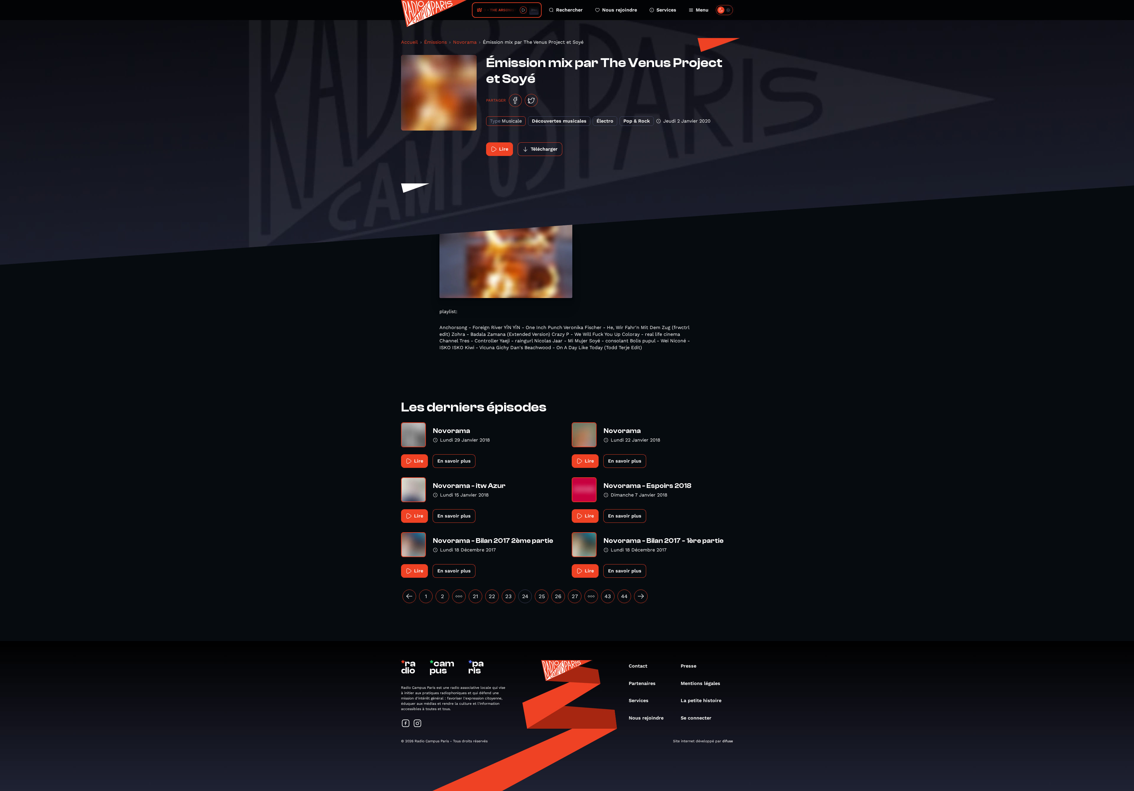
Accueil (409, 42)
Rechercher (569, 10)
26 (558, 596)
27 (575, 596)
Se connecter (696, 718)
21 (475, 596)
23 (508, 596)
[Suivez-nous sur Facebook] (405, 724)
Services (666, 10)
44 (624, 596)
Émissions (435, 42)
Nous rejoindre (619, 10)
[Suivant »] (640, 596)
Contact (638, 666)
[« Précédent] (409, 596)
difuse (727, 741)
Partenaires (642, 683)
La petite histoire (701, 700)
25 (542, 596)
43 (608, 596)
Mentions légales (700, 683)
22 (492, 596)
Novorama (465, 42)
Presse (688, 666)
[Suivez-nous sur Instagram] (417, 724)
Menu (702, 10)
